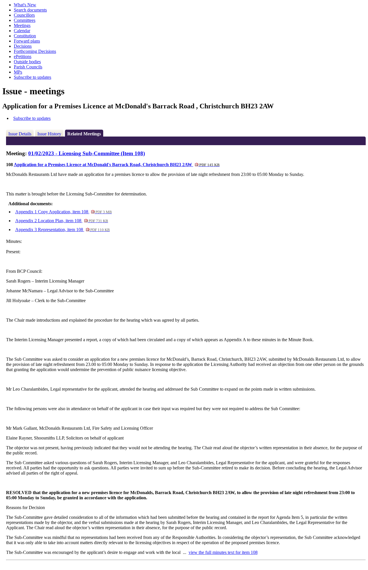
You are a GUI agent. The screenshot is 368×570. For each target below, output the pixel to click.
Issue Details (19, 133)
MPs (18, 72)
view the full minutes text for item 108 (223, 552)
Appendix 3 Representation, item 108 (62, 229)
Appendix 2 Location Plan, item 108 (61, 220)
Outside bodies (27, 61)
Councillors (24, 15)
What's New (25, 4)
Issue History (49, 133)
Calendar (22, 30)
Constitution (25, 35)
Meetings (22, 25)
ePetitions (22, 56)
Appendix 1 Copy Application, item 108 (63, 211)
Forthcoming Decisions (35, 51)
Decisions (23, 46)
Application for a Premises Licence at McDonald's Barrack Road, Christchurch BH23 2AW (117, 164)
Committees (24, 20)
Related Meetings (84, 133)
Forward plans (27, 41)
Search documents (30, 9)
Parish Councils (28, 66)
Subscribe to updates (32, 77)
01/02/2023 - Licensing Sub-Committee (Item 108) (86, 153)
